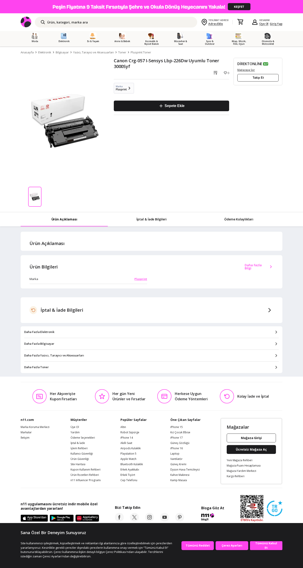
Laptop (174, 453)
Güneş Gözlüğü (179, 443)
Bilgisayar (62, 52)
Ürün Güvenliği (80, 459)
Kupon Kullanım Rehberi (85, 469)
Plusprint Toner (141, 52)
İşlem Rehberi (79, 448)
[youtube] (164, 520)
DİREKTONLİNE (249, 64)
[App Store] (34, 518)
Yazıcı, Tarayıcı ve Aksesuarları (93, 52)
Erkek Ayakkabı (129, 469)
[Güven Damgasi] (274, 509)
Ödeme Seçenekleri (83, 438)
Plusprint (140, 279)
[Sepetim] (240, 22)
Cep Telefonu (128, 480)
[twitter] (134, 520)
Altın (123, 427)
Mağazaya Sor (246, 70)
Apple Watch (128, 459)
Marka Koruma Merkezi (35, 427)
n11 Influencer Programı (86, 480)
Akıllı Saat (126, 443)
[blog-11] (212, 517)
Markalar (26, 432)
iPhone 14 (126, 438)
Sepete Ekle (174, 106)
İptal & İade (78, 443)
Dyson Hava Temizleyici (185, 469)
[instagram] (149, 520)
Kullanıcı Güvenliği (82, 453)
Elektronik (44, 52)
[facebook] (119, 520)
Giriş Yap (276, 24)
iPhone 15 (176, 427)
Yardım (75, 432)
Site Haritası (78, 464)
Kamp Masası (178, 480)
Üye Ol (264, 24)
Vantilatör (176, 459)
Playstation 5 (128, 453)
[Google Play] (62, 518)
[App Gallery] (87, 518)
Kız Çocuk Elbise (180, 432)
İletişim (25, 438)
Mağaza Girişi (251, 438)
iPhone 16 (176, 448)
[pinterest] (179, 520)
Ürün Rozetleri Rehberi (85, 475)
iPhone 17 (176, 438)
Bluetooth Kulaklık (131, 464)
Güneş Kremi (178, 464)
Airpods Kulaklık (130, 448)
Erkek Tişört (127, 475)
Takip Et (258, 77)
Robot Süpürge (129, 432)
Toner (122, 52)
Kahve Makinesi (179, 475)
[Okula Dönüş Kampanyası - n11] (151, 6)
